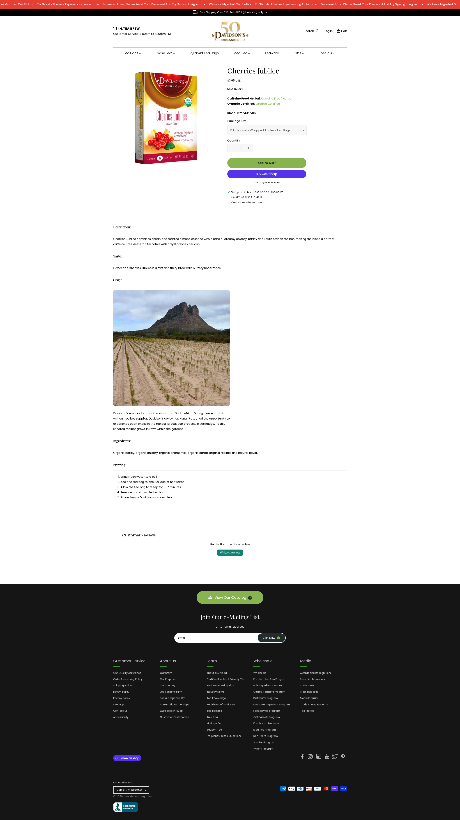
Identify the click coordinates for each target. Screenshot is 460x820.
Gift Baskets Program (266, 717)
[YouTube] (327, 756)
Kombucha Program (266, 723)
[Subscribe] (271, 637)
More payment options (267, 182)
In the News (307, 685)
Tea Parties (307, 711)
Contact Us (120, 711)
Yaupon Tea (214, 729)
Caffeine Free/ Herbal (276, 98)
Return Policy (121, 692)
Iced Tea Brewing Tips (220, 685)
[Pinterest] (343, 756)
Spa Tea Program (264, 742)
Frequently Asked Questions (224, 736)
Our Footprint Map (171, 711)
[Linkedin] (318, 757)
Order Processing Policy (127, 679)
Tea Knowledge (216, 698)
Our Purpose (167, 679)
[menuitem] (133, 53)
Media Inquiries (309, 698)
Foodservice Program (266, 711)
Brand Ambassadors (312, 679)
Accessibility (120, 717)
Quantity (233, 140)
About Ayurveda (217, 673)
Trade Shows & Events (314, 704)
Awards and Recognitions (316, 673)
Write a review (230, 552)
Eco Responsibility (171, 692)
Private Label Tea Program (269, 679)
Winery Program (263, 748)
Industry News (215, 692)
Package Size (237, 121)
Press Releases (309, 692)
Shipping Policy (122, 685)
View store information (246, 202)
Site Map (118, 704)
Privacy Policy (121, 698)
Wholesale (259, 673)
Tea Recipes (214, 711)
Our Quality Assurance (127, 673)
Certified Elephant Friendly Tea (226, 679)
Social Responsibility (172, 698)
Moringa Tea (214, 723)
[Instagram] (310, 756)
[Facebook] (302, 756)
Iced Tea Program (264, 729)
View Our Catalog (230, 597)
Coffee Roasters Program (269, 692)
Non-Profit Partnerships (174, 704)
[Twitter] (335, 756)
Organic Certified (268, 104)
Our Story (166, 673)
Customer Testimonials (174, 717)
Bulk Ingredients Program (268, 685)
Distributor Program (265, 698)
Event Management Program (271, 704)
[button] (311, 31)
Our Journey (167, 685)
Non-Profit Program (265, 736)
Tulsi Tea (212, 717)
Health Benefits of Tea (221, 704)
